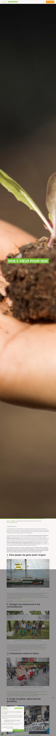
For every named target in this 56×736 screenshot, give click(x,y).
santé (13, 693)
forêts (44, 691)
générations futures (33, 693)
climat (40, 691)
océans (8, 693)
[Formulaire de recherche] (44, 2)
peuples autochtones (29, 647)
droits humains (19, 693)
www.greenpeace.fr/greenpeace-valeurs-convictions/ (23, 601)
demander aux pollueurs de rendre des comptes (25, 597)
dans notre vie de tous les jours (24, 694)
